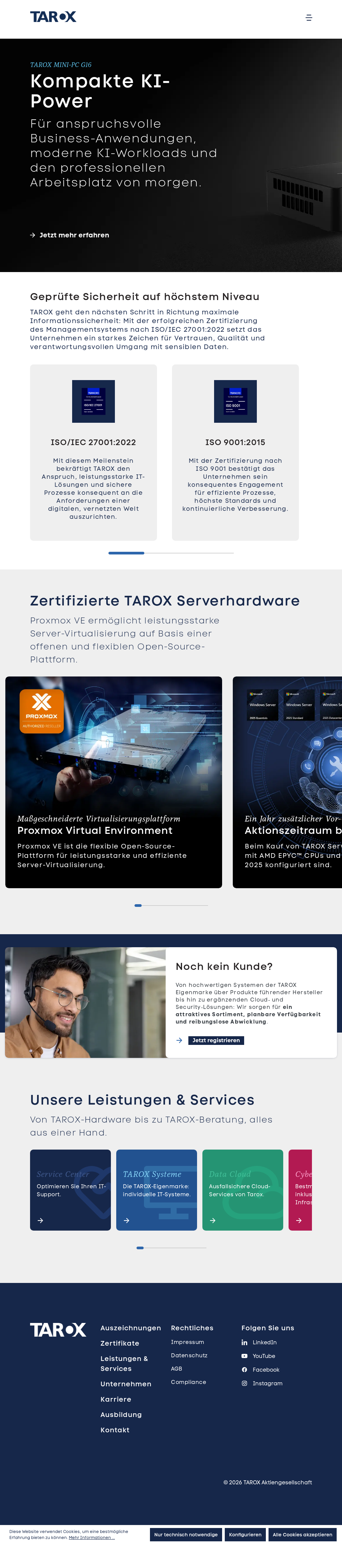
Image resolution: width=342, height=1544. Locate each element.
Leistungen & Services (124, 1363)
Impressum (187, 1342)
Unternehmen (126, 1384)
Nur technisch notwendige (186, 1535)
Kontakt (115, 1430)
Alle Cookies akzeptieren (302, 1535)
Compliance (188, 1382)
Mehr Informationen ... (92, 1537)
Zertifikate (120, 1343)
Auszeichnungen (131, 1328)
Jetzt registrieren (216, 1040)
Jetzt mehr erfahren (74, 235)
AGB (176, 1368)
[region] (171, 458)
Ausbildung (121, 1414)
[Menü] (309, 17)
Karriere (116, 1399)
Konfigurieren (245, 1535)
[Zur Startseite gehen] (53, 16)
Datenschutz (189, 1355)
